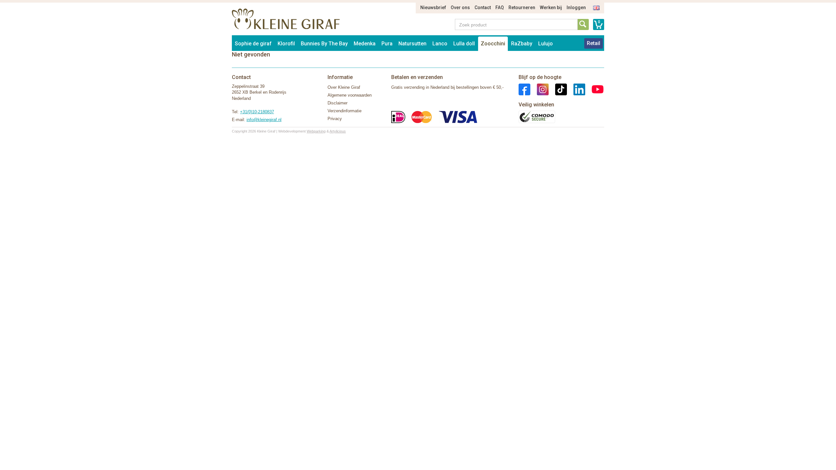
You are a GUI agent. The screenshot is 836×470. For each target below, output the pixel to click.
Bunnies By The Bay (324, 43)
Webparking (316, 131)
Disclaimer (337, 103)
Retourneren (521, 7)
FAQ (499, 7)
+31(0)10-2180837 (257, 111)
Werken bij (551, 7)
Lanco (439, 43)
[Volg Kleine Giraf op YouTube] (594, 88)
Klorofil (286, 43)
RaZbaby (521, 43)
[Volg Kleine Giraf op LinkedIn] (576, 88)
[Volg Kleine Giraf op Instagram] (539, 88)
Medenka (365, 43)
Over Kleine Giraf (344, 87)
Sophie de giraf (253, 43)
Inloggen (576, 7)
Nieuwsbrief (433, 7)
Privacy (335, 118)
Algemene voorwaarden (350, 95)
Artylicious (338, 131)
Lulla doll (464, 43)
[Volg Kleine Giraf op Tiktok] (558, 88)
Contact (482, 7)
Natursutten (412, 43)
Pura (387, 43)
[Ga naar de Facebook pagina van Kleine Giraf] (524, 88)
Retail (593, 43)
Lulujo (545, 43)
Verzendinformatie (345, 110)
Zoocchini (493, 43)
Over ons (460, 7)
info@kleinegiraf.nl (264, 119)
